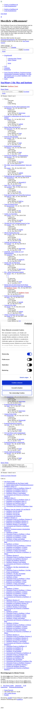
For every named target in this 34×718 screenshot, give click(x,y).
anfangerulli (10, 396)
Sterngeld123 (10, 177)
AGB (24, 685)
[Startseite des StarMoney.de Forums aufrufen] (1, 1)
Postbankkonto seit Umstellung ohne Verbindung (17, 176)
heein (8, 297)
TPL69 (9, 273)
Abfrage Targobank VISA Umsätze (14, 314)
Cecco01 (9, 234)
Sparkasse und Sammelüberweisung (14, 296)
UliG (8, 425)
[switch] (29, 359)
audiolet (21, 124)
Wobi (8, 406)
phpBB (10, 698)
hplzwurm (9, 128)
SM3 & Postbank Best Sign (11, 232)
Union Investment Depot (11, 204)
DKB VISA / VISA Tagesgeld (12, 185)
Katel (20, 133)
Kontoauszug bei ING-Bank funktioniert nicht (17, 106)
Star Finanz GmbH (8, 685)
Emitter (9, 168)
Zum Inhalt (4, 13)
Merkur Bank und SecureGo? (12, 127)
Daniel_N (9, 316)
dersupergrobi (10, 206)
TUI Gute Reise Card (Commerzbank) (14, 433)
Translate (13, 47)
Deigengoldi (10, 415)
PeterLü (9, 147)
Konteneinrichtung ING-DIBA (12, 404)
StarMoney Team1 (13, 86)
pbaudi (8, 307)
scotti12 (9, 215)
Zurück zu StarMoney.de (11, 4)
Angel (20, 281)
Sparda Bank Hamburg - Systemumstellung (16, 155)
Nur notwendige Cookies (17, 393)
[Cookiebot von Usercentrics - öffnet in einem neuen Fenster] (24, 324)
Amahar (9, 225)
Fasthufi (9, 244)
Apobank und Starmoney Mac (12, 242)
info (20, 192)
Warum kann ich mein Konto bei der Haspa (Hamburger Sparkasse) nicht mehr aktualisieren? (17, 285)
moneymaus (22, 113)
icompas (9, 138)
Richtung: (16, 466)
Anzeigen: (5, 465)
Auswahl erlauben (17, 388)
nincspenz (9, 434)
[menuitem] (14, 58)
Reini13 (9, 264)
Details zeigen (24, 377)
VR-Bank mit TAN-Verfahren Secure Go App (17, 223)
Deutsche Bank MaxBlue (11, 136)
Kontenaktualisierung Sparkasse (13, 423)
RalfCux (9, 196)
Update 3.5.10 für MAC (11, 214)
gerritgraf (9, 187)
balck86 (21, 302)
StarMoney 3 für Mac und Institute (16, 82)
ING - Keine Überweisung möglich (14, 272)
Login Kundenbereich (10, 6)
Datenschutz (4, 687)
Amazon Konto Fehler (10, 414)
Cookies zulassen (17, 382)
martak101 (9, 255)
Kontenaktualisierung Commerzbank (14, 442)
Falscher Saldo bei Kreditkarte (12, 452)
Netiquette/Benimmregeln (8, 39)
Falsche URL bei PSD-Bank (12, 262)
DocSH (9, 453)
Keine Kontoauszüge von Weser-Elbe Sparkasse (17, 195)
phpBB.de (20, 699)
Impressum (18, 685)
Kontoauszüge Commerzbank (12, 146)
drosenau (9, 108)
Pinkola (9, 119)
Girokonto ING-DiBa (10, 305)
